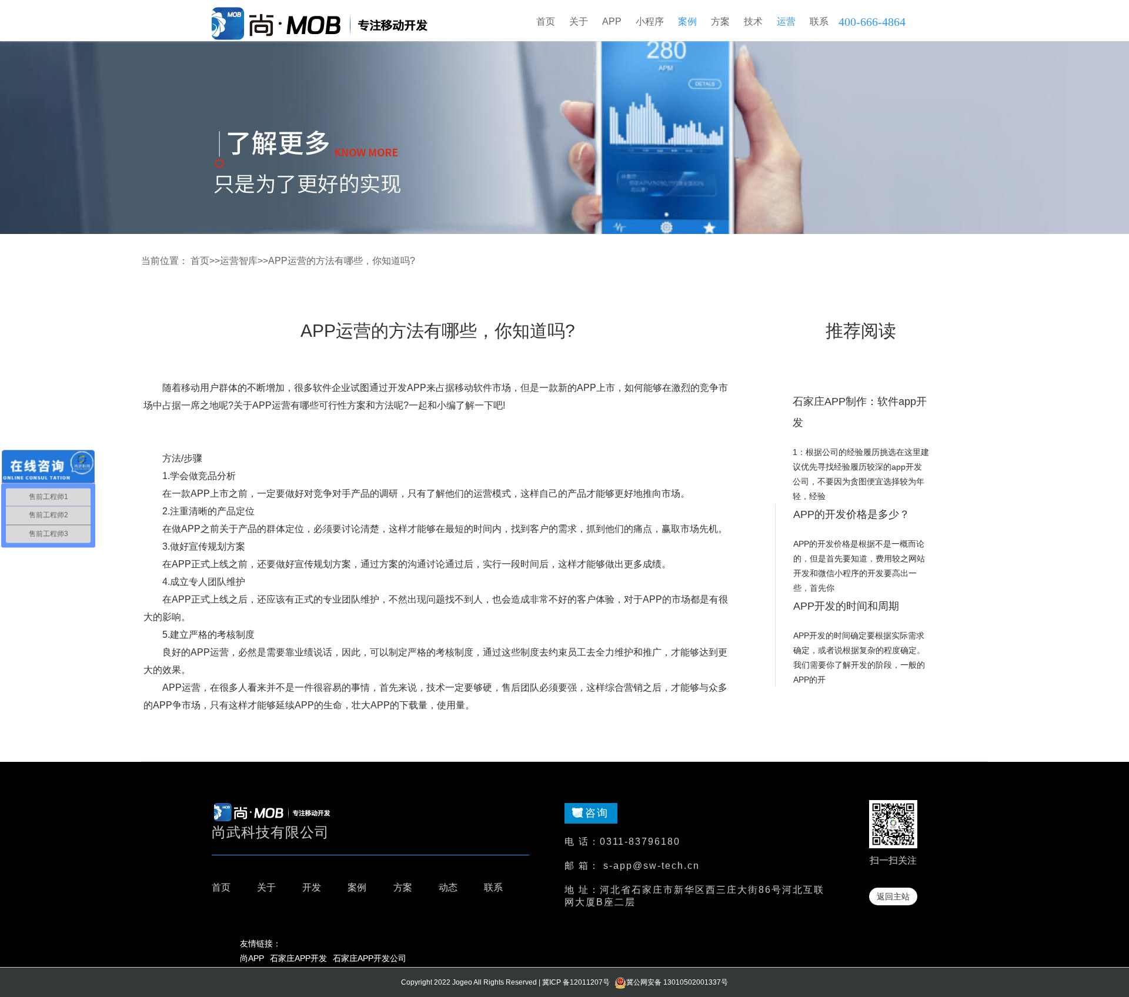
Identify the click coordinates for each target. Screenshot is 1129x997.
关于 (266, 887)
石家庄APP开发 (298, 958)
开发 (311, 887)
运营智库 (239, 261)
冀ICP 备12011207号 (576, 982)
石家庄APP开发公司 (369, 958)
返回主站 (893, 896)
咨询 (597, 813)
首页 (545, 21)
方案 (402, 887)
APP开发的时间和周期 (846, 606)
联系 (493, 887)
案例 (357, 887)
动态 (448, 887)
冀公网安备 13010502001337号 (677, 982)
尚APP (252, 958)
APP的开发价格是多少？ (851, 514)
